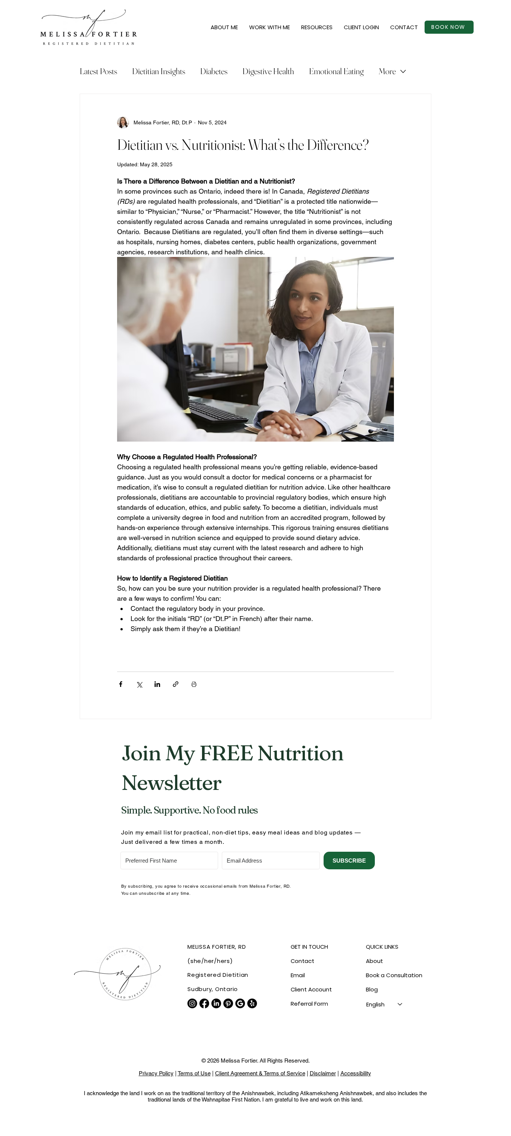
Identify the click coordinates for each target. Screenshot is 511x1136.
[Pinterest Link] (228, 1003)
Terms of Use (194, 1073)
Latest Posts (98, 71)
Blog (372, 989)
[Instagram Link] (192, 1003)
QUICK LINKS (382, 947)
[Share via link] (175, 684)
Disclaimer (323, 1073)
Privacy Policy (156, 1073)
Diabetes (213, 71)
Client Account (311, 989)
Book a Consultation (394, 975)
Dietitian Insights (158, 71)
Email (298, 975)
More (387, 71)
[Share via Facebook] (120, 684)
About (374, 961)
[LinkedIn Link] (216, 1003)
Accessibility (355, 1073)
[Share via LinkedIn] (157, 684)
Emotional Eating (336, 71)
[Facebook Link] (204, 1003)
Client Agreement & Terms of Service (260, 1073)
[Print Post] (194, 684)
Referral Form (309, 1004)
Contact (302, 961)
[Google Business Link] (240, 1003)
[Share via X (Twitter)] (139, 684)
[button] (224, 27)
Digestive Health (268, 71)
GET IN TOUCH (309, 947)
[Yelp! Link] (252, 1003)
